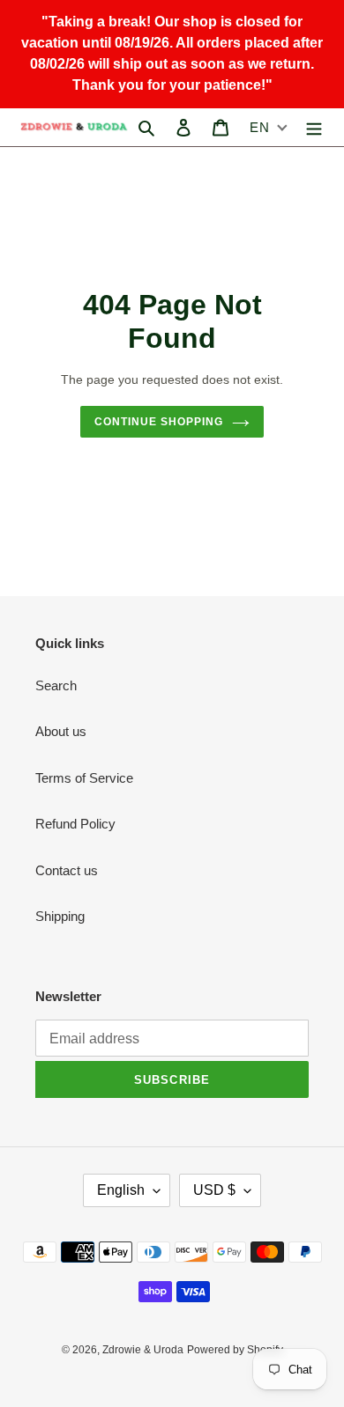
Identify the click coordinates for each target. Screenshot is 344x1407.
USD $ (214, 1189)
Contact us (66, 870)
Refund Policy (75, 823)
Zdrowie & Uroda (142, 1350)
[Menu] (314, 127)
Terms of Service (84, 777)
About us (60, 731)
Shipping (60, 916)
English (121, 1189)
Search (56, 685)
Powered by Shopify (235, 1350)
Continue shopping (158, 422)
